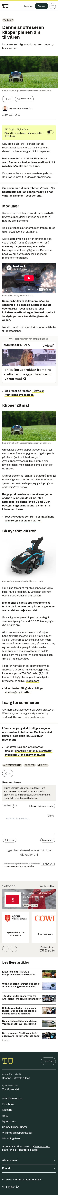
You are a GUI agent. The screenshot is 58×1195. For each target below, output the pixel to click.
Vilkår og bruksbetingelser (17, 1132)
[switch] (50, 132)
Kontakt (7, 1168)
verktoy (8, 20)
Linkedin (7, 1110)
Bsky (5, 1115)
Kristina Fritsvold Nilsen (16, 1078)
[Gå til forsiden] (5, 6)
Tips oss (48, 1061)
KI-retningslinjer (11, 1138)
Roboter (30, 765)
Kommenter (26, 99)
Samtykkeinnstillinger (14, 1127)
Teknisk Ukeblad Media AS (28, 1179)
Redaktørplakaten (27, 1149)
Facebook (8, 1104)
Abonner (41, 6)
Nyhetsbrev (9, 1121)
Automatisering (12, 765)
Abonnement (10, 1160)
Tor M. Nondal (10, 1089)
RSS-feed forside (12, 1098)
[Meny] (53, 6)
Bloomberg (32, 681)
